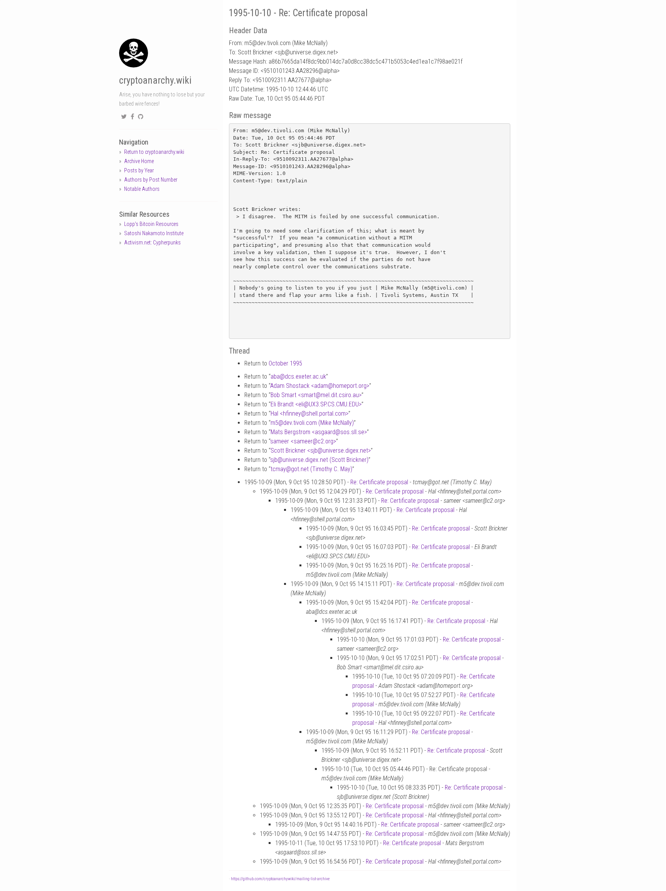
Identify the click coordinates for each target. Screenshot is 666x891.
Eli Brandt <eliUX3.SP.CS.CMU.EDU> (316, 404)
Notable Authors (142, 189)
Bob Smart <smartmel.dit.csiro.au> (316, 395)
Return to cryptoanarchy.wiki (154, 152)
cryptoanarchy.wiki (155, 80)
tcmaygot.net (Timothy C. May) (311, 469)
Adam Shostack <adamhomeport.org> (319, 385)
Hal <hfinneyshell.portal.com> (309, 413)
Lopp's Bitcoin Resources (151, 224)
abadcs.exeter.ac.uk (298, 376)
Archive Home (139, 161)
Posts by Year (139, 170)
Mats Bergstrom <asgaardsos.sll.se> (319, 432)
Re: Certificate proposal (379, 482)
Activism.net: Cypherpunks (152, 242)
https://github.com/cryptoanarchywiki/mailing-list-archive (280, 878)
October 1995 (285, 363)
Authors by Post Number (150, 180)
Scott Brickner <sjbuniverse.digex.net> (321, 450)
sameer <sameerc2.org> (303, 441)
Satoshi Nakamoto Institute (153, 233)
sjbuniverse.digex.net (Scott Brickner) (319, 459)
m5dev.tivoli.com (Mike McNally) (312, 422)
